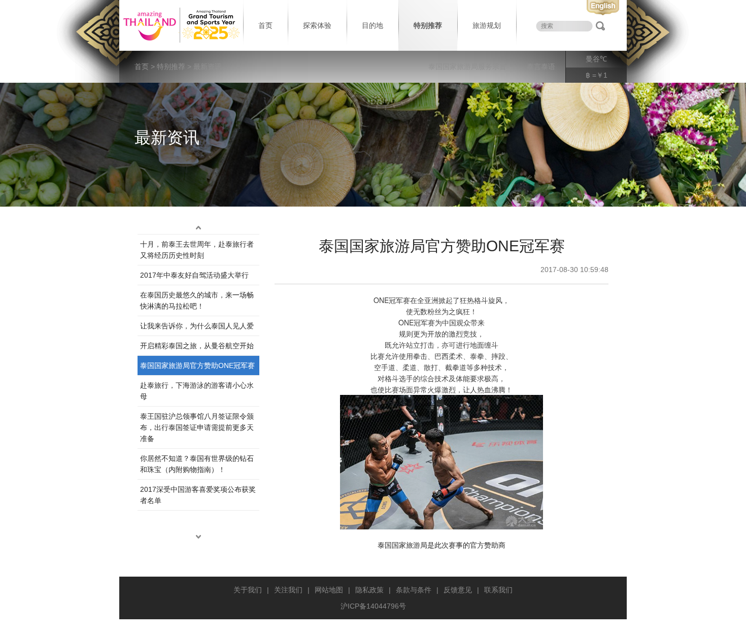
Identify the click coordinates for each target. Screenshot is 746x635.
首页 (265, 25)
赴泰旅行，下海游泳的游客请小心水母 (197, 390)
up (198, 228)
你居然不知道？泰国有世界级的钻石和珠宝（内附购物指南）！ (197, 464)
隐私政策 (369, 590)
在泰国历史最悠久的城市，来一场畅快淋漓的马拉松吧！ (197, 300)
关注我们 (288, 590)
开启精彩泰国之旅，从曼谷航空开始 (197, 346)
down (198, 537)
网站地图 (329, 590)
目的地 (372, 25)
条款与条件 (413, 590)
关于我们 (247, 590)
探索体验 (317, 25)
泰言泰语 (541, 66)
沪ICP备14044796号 (373, 606)
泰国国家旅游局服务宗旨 (467, 66)
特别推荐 (428, 25)
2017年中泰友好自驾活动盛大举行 (194, 275)
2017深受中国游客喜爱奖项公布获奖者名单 (198, 495)
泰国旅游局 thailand (180, 25)
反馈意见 (458, 590)
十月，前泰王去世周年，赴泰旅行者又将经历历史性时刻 (197, 249)
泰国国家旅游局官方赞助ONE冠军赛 (197, 365)
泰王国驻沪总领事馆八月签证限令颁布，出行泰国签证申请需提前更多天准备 (197, 427)
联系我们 (498, 590)
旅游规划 (486, 25)
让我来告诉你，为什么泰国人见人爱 (197, 326)
